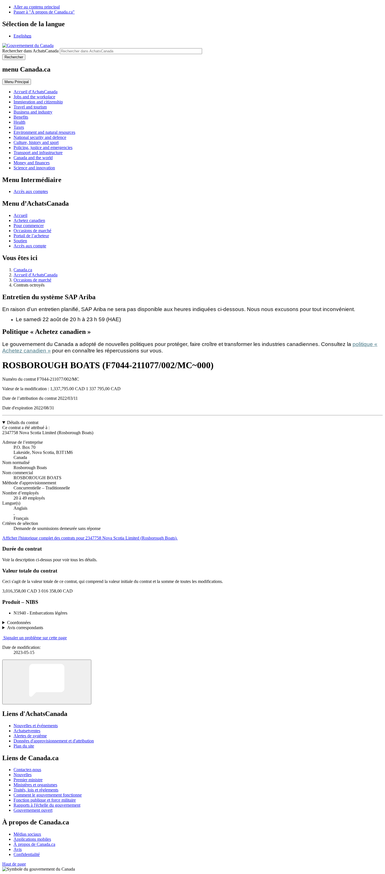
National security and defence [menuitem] (40, 137)
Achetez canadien (29, 220)
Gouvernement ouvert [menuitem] (33, 810)
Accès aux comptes (31, 191)
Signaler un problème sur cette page (35, 637)
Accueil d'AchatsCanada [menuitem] (35, 91)
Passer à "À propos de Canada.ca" (44, 12)
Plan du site (24, 746)
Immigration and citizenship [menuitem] (38, 101)
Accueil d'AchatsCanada (35, 274)
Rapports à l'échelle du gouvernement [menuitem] (47, 805)
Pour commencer (29, 225)
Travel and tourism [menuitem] (30, 107)
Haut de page (14, 864)
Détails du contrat (22, 422)
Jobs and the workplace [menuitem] (34, 96)
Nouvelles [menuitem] (23, 774)
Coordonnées (19, 622)
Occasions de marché (32, 230)
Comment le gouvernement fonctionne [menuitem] (48, 795)
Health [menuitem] (19, 122)
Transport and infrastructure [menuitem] (38, 152)
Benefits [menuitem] (21, 117)
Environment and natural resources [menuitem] (44, 132)
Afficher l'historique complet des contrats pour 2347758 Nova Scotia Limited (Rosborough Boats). (90, 538)
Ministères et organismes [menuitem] (35, 784)
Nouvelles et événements (36, 725)
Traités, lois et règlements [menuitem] (36, 790)
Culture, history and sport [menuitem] (36, 142)
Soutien (20, 240)
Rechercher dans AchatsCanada (30, 50)
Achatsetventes (27, 730)
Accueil (20, 215)
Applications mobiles (32, 839)
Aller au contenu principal (37, 7)
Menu (17, 82)
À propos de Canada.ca (34, 844)
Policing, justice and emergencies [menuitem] (43, 147)
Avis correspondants (25, 627)
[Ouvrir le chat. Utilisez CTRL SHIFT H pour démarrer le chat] (46, 682)
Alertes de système (30, 735)
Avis (18, 849)
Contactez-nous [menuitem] (27, 769)
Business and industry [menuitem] (33, 112)
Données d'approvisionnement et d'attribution (54, 740)
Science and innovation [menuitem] (34, 167)
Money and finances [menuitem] (32, 162)
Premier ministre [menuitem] (28, 779)
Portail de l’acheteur (31, 235)
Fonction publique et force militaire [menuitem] (45, 800)
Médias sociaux (27, 834)
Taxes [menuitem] (19, 127)
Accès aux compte (30, 245)
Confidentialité (27, 854)
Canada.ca (23, 269)
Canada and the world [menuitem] (33, 157)
